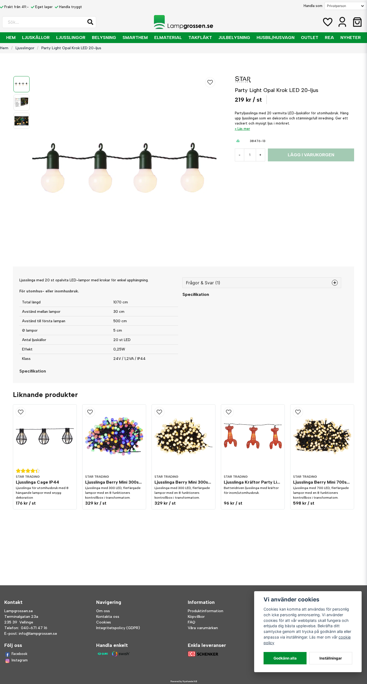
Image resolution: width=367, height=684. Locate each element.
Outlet (309, 37)
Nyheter (350, 37)
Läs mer (244, 129)
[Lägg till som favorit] (327, 22)
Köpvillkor (196, 616)
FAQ (191, 622)
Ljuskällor (36, 37)
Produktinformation (205, 611)
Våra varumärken (203, 628)
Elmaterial (168, 37)
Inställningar (330, 658)
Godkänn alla (285, 658)
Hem (11, 37)
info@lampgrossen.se (38, 633)
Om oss (103, 611)
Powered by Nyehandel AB (183, 681)
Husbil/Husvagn (275, 37)
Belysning (104, 37)
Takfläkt (200, 37)
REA (329, 37)
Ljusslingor (70, 37)
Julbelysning (234, 37)
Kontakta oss (107, 616)
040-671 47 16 (34, 628)
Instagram (20, 660)
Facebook (19, 654)
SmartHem (135, 37)
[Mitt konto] (342, 22)
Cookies (103, 622)
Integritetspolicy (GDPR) (118, 628)
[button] (90, 22)
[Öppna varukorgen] (357, 22)
